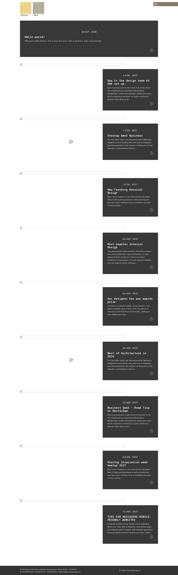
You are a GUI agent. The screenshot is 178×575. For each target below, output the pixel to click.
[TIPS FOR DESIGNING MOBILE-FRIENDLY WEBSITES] (72, 523)
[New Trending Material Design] (72, 196)
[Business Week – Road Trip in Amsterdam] (72, 414)
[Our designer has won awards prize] (72, 305)
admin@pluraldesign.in (70, 572)
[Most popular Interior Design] (72, 251)
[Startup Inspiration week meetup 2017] (72, 469)
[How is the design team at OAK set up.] (72, 87)
